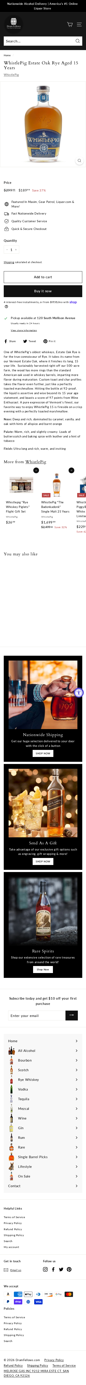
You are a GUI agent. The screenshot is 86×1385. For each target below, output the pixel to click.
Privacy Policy (13, 1223)
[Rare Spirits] (43, 911)
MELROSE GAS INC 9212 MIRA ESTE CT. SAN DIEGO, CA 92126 (36, 1373)
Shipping (9, 262)
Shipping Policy (14, 1235)
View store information (24, 330)
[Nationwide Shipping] (43, 695)
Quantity (10, 240)
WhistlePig (11, 74)
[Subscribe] (71, 1015)
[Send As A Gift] (43, 803)
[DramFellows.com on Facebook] (53, 1269)
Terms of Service (14, 1217)
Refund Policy (13, 1229)
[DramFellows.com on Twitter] (61, 1269)
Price (7, 182)
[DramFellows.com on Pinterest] (69, 1269)
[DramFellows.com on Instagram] (45, 1269)
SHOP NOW (43, 753)
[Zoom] (79, 161)
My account (11, 1247)
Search (8, 1241)
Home (7, 55)
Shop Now (43, 969)
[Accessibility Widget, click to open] (79, 692)
